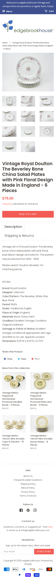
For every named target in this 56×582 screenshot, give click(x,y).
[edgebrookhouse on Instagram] (35, 511)
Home (4, 43)
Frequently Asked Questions (28, 480)
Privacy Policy (28, 492)
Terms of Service (28, 495)
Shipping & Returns (19, 235)
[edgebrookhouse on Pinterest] (28, 511)
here (50, 527)
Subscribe (44, 551)
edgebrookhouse (31, 560)
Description (13, 226)
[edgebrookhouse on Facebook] (21, 511)
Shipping (7, 203)
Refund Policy (28, 487)
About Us (28, 476)
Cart (51, 11)
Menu (9, 11)
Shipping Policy (28, 484)
